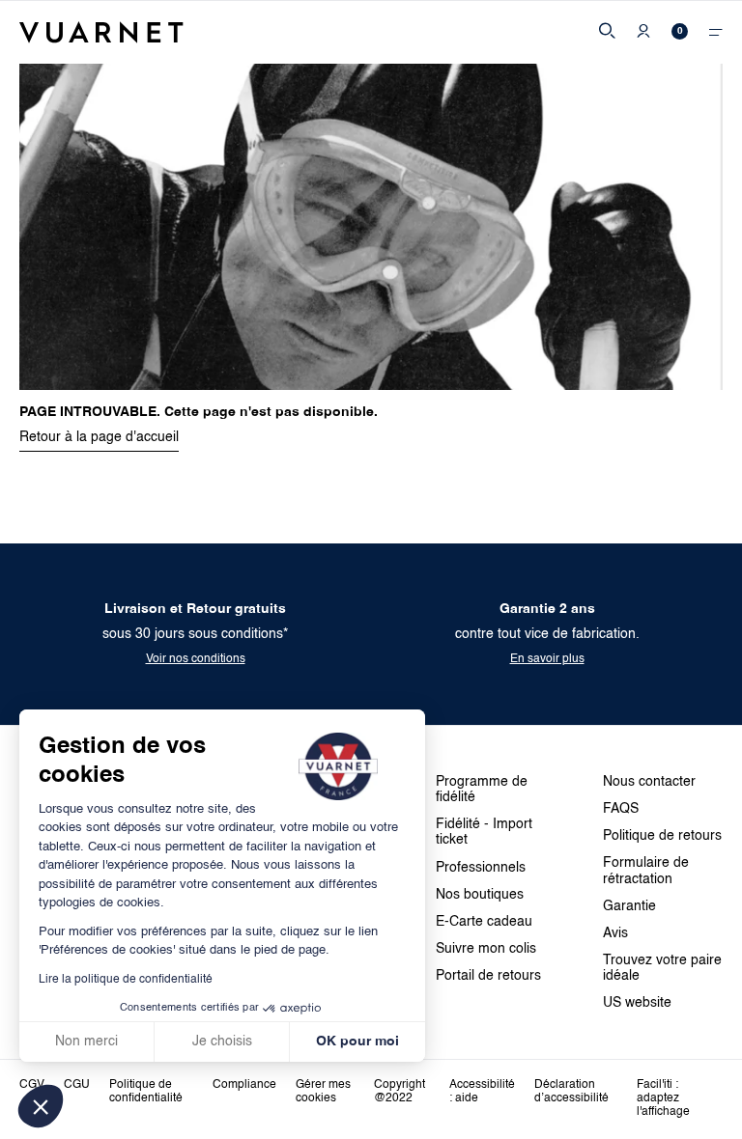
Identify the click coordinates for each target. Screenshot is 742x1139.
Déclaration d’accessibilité (571, 1091)
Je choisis (222, 1041)
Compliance (244, 1085)
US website (637, 1003)
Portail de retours (488, 976)
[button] (40, 1106)
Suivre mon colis (486, 949)
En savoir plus (547, 659)
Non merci (86, 1041)
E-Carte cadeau (484, 922)
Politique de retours (662, 836)
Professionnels (481, 868)
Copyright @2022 (399, 1091)
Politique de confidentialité (146, 1091)
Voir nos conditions (195, 659)
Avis (615, 933)
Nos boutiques (480, 895)
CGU (77, 1085)
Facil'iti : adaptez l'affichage (663, 1098)
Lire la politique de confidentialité (126, 980)
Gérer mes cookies (323, 1091)
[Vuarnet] (101, 32)
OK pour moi (357, 1041)
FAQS (621, 809)
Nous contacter (649, 782)
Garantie (629, 906)
